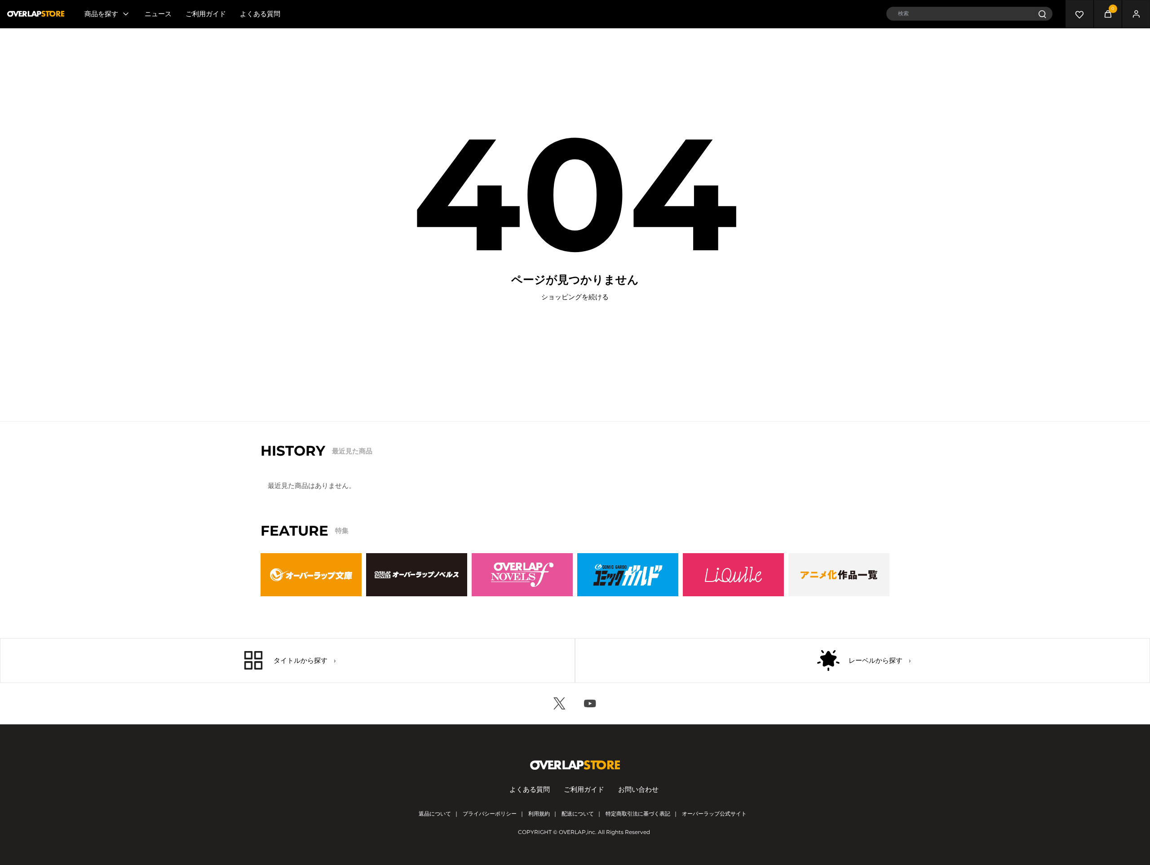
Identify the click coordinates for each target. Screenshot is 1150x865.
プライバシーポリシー (490, 813)
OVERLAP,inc (577, 832)
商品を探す (101, 13)
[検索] (1042, 14)
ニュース (158, 13)
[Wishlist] (1079, 14)
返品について (435, 813)
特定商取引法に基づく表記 (638, 813)
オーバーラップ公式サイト (714, 813)
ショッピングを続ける (575, 297)
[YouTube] (590, 704)
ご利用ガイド (206, 13)
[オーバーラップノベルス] (416, 574)
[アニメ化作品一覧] (838, 574)
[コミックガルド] (627, 574)
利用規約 (539, 813)
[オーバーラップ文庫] (311, 574)
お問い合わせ (638, 789)
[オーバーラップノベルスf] (522, 574)
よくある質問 (260, 13)
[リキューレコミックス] (733, 574)
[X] (560, 704)
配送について (578, 813)
